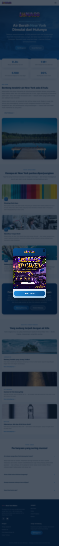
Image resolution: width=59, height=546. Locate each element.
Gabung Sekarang (29, 293)
